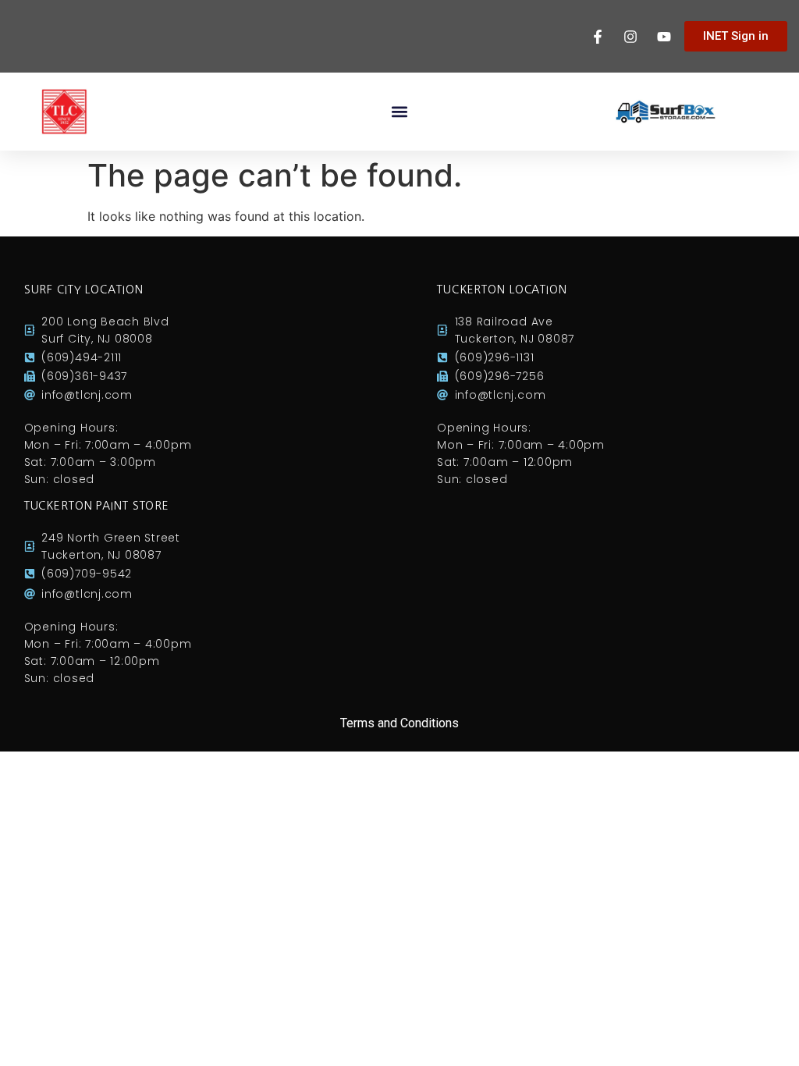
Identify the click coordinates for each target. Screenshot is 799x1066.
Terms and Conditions (399, 723)
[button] (400, 112)
